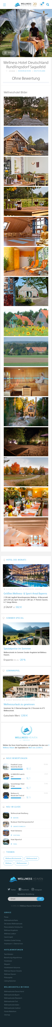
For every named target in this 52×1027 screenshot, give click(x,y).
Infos (9, 52)
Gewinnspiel (8, 937)
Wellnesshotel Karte (11, 920)
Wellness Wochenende (13, 858)
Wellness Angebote (11, 930)
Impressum (8, 944)
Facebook (25, 890)
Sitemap (7, 1015)
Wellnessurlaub (31, 858)
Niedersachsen (24, 71)
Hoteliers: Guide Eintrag (12, 940)
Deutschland (39, 71)
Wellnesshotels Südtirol (12, 1008)
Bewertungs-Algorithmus (13, 958)
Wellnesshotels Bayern (12, 995)
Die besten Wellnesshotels (13, 924)
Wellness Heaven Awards (13, 971)
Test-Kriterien (8, 954)
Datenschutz (18, 944)
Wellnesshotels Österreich (13, 998)
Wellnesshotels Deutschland (14, 991)
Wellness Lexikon (10, 934)
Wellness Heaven (10, 974)
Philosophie (8, 978)
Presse (6, 917)
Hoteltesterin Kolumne (12, 968)
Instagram (38, 890)
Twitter (13, 890)
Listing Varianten (10, 981)
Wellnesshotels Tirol (11, 1001)
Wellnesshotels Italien (11, 1005)
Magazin (7, 964)
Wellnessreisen (22, 863)
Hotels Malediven (10, 1011)
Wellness (8, 863)
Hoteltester (8, 961)
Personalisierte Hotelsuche (13, 927)
